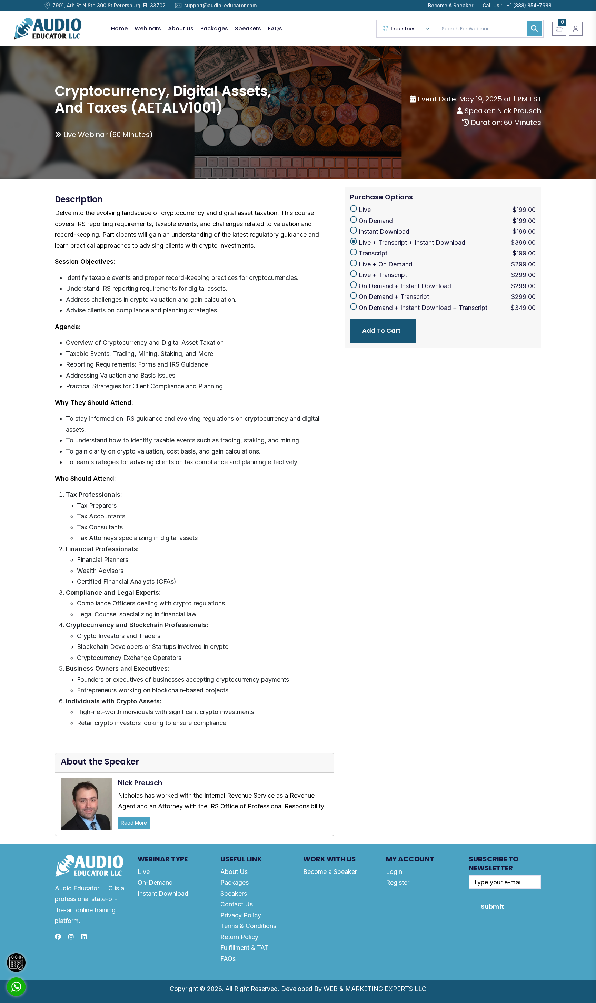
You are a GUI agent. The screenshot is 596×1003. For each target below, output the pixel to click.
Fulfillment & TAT (244, 947)
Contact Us (236, 904)
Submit (492, 906)
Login (394, 871)
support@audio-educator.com (220, 5)
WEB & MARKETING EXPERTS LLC (375, 988)
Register (397, 882)
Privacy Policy (240, 915)
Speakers (248, 28)
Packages (214, 28)
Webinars (148, 28)
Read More (134, 822)
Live (144, 871)
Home (119, 28)
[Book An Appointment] (16, 962)
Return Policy (239, 937)
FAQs (275, 28)
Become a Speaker (330, 871)
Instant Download (163, 893)
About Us (180, 28)
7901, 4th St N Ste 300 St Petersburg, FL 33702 (109, 5)
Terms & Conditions (248, 925)
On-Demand (155, 882)
